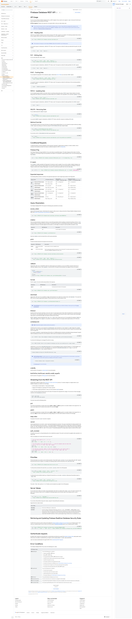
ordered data (44, 370)
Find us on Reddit (50, 601)
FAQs (80, 608)
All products (52, 612)
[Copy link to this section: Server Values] (42, 488)
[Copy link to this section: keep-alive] (38, 416)
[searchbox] (7, 10)
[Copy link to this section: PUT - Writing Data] (43, 55)
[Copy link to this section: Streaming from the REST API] (53, 380)
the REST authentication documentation (42, 212)
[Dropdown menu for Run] (18, 1)
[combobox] (101, 1)
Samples (35, 6)
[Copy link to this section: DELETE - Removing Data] (47, 109)
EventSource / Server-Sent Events (51, 382)
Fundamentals (9, 6)
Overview (3, 6)
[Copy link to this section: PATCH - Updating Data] (46, 91)
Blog (119, 1)
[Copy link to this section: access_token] (40, 209)
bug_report (127, 4)
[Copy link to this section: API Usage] (39, 17)
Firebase (31, 9)
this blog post (37, 364)
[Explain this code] (77, 38)
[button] (6, 16)
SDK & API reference (18, 601)
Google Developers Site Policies (42, 592)
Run (16, 1)
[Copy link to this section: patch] (35, 410)
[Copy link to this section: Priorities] (38, 457)
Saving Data (63, 146)
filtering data (44, 375)
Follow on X (49, 603)
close (130, 4)
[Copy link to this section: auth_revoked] (40, 431)
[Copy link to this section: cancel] (36, 422)
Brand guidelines (82, 606)
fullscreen (128, 4)
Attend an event (50, 606)
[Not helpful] (81, 9)
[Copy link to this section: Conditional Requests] (47, 143)
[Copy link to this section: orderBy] (37, 368)
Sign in (129, 1)
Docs (31, 1)
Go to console (124, 1)
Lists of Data (59, 74)
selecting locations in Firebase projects (45, 28)
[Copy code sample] (81, 38)
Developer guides (18, 600)
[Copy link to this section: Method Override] (42, 122)
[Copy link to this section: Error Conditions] (44, 544)
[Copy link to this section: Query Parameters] (45, 203)
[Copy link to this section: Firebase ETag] (40, 150)
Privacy (19, 616)
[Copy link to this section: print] (35, 239)
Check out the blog (50, 600)
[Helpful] (79, 9)
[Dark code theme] (79, 38)
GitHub (16, 606)
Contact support (82, 600)
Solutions (22, 1)
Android (28, 612)
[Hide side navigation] (12, 617)
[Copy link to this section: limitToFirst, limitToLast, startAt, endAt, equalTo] (61, 373)
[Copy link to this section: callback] (37, 263)
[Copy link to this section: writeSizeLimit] (40, 322)
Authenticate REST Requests (57, 539)
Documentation (5, 4)
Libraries (16, 605)
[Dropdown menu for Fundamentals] (12, 6)
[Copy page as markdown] (60, 12)
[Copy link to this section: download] (38, 294)
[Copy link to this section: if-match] (37, 162)
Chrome (32, 612)
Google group (82, 603)
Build (11, 1)
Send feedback (77, 12)
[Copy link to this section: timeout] (36, 310)
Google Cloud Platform (44, 612)
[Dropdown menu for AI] (17, 6)
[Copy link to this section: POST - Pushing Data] (44, 72)
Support (36, 1)
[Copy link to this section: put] (34, 403)
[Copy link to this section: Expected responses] (44, 174)
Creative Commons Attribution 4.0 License (58, 591)
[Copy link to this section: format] (36, 280)
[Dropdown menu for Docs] (33, 1)
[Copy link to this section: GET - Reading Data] (44, 32)
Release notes (82, 605)
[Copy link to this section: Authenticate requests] (48, 533)
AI (15, 6)
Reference (30, 6)
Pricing (26, 1)
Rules (69, 536)
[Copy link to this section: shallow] (36, 220)
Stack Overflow (82, 601)
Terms (16, 616)
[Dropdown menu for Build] (13, 1)
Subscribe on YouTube (51, 605)
